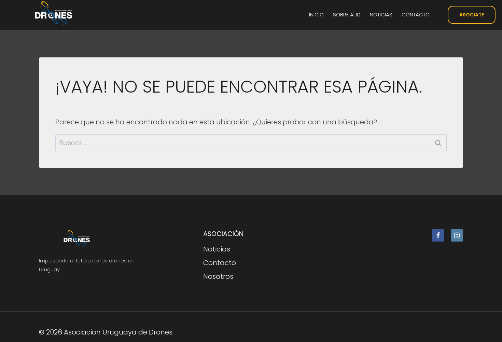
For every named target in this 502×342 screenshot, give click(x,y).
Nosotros (218, 276)
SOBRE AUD (347, 14)
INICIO (316, 14)
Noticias (216, 249)
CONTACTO (416, 14)
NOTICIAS (381, 14)
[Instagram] (457, 235)
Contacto (219, 263)
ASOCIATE (471, 14)
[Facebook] (438, 235)
